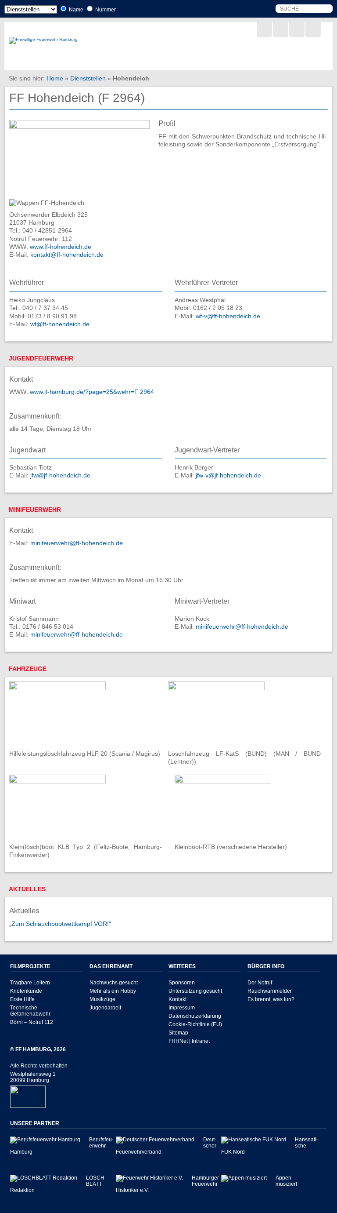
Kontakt (177, 999)
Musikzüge (102, 999)
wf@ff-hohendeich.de (60, 324)
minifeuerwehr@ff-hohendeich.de (76, 542)
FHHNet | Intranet (189, 1041)
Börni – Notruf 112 (31, 1022)
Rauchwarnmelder (269, 991)
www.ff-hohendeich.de (60, 246)
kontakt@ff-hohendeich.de (67, 254)
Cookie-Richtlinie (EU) (195, 1024)
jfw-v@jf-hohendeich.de (228, 475)
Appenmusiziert (286, 1181)
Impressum (181, 1008)
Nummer (105, 10)
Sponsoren (181, 983)
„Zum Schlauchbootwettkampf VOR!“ (60, 923)
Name (75, 10)
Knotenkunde (26, 991)
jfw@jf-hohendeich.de (60, 475)
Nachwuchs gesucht (114, 983)
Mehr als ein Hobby (113, 991)
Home (55, 78)
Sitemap (178, 1033)
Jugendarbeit (105, 1008)
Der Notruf (259, 983)
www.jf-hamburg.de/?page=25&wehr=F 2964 (92, 391)
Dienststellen (88, 78)
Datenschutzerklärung (194, 1016)
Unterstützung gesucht (195, 991)
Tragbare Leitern (30, 983)
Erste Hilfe (22, 999)
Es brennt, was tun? (270, 999)
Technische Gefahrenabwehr (30, 1011)
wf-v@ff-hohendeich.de (228, 316)
